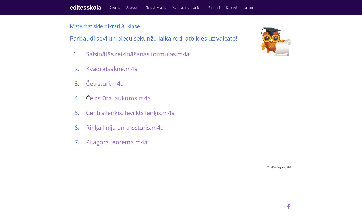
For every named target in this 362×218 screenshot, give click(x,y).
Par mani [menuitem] (214, 7)
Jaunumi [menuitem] (248, 7)
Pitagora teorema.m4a (116, 142)
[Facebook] (288, 206)
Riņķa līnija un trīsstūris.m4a (124, 127)
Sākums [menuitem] (114, 7)
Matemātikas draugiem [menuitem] (187, 7)
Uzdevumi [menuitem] (132, 7)
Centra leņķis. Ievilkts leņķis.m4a (130, 113)
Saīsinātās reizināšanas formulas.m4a (137, 54)
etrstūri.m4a (107, 83)
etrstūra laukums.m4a (120, 98)
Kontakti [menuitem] (231, 7)
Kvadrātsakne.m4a (111, 69)
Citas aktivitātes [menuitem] (155, 7)
